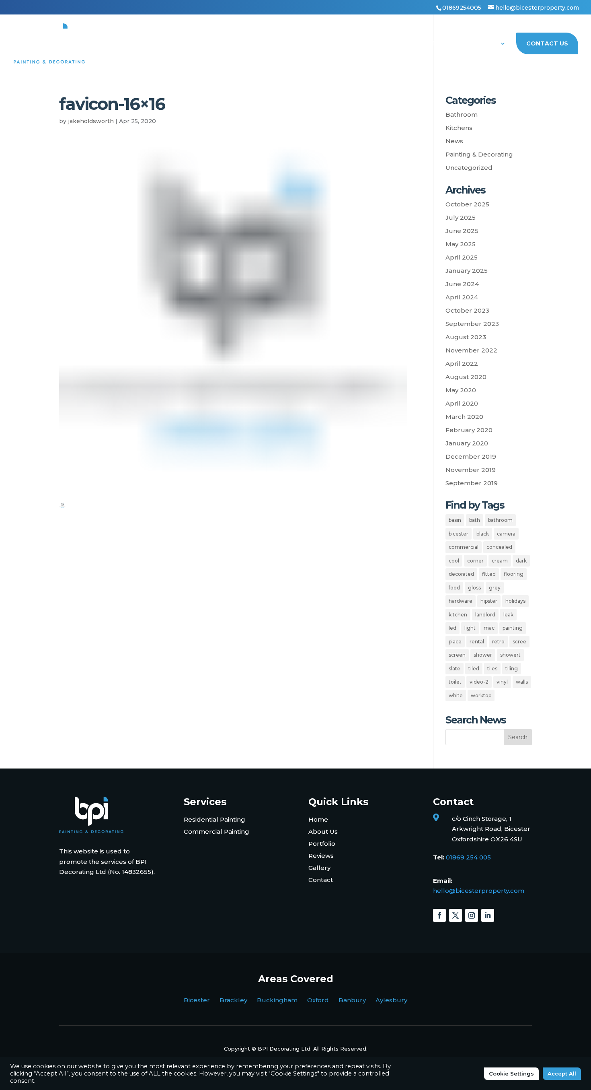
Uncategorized (468, 167)
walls (522, 682)
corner (475, 561)
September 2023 (472, 324)
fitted (489, 574)
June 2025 (461, 231)
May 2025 (460, 244)
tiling (511, 669)
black (482, 534)
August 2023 (465, 337)
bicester (458, 534)
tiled (473, 669)
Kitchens (458, 128)
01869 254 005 (468, 857)
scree (519, 642)
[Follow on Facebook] (439, 915)
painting (513, 628)
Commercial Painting (216, 831)
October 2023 (467, 310)
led (452, 628)
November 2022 (471, 350)
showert (510, 655)
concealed (499, 547)
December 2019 (470, 456)
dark (521, 561)
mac (489, 628)
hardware (460, 601)
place (455, 642)
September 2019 (471, 483)
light (470, 628)
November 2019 (470, 470)
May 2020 (460, 390)
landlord (485, 615)
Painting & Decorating (479, 154)
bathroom (500, 520)
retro (498, 642)
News (454, 141)
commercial (463, 547)
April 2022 (461, 363)
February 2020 (468, 430)
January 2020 (466, 443)
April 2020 (461, 403)
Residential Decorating (270, 44)
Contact (320, 880)
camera (506, 534)
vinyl (502, 682)
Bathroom (461, 114)
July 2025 (460, 217)
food (454, 588)
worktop (481, 695)
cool (454, 561)
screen (457, 655)
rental (477, 642)
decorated (461, 574)
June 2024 (462, 284)
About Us (481, 44)
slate (454, 669)
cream (500, 561)
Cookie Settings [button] (511, 1073)
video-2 (479, 682)
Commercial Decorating (364, 44)
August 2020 (465, 377)
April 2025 (461, 257)
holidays (515, 601)
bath (474, 520)
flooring (513, 574)
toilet (455, 682)
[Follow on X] (455, 915)
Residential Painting (214, 819)
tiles (492, 669)
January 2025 (466, 270)
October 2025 (467, 204)
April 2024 (461, 297)
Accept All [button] (562, 1073)
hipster (488, 601)
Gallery (319, 868)
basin (455, 520)
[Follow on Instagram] (471, 915)
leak (508, 615)
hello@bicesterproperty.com (478, 890)
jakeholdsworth (91, 121)
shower (483, 655)
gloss (474, 588)
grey (495, 588)
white (456, 695)
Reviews (321, 855)
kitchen (458, 615)
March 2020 (464, 416)
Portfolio (435, 44)
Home (208, 44)
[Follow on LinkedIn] (487, 915)
